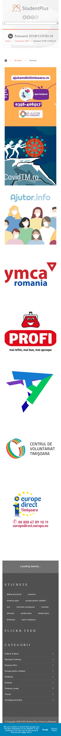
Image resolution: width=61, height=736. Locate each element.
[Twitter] (25, 17)
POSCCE (9, 677)
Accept (45, 730)
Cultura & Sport (11, 654)
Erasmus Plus (11, 665)
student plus (26, 613)
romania (45, 607)
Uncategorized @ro (13, 700)
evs (8, 607)
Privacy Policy (54, 729)
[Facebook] (28, 17)
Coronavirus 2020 (22, 41)
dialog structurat (14, 594)
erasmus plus (13, 600)
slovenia (10, 613)
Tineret (8, 694)
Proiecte (8, 683)
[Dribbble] (36, 17)
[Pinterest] (32, 17)
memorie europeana (25, 607)
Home (8, 41)
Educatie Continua (13, 659)
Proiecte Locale (12, 688)
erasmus (32, 594)
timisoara (11, 619)
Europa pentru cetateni (15, 671)
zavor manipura (29, 619)
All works (18, 60)
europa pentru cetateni (35, 600)
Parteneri (33, 60)
